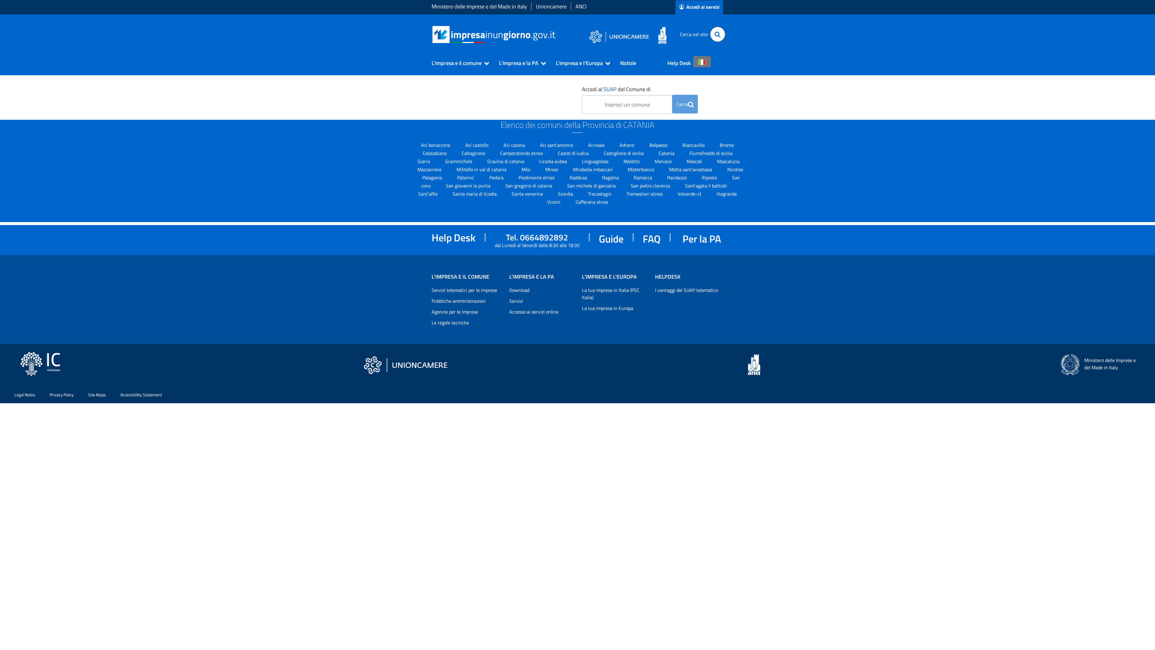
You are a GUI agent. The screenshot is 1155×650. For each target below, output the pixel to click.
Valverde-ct (690, 193)
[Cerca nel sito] (717, 34)
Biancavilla (694, 145)
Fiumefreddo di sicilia (710, 153)
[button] (458, 63)
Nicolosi (735, 169)
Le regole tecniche (450, 322)
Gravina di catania (506, 161)
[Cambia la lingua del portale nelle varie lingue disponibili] (702, 61)
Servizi (516, 301)
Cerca (682, 104)
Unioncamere (551, 6)
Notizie (628, 63)
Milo (526, 169)
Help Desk (679, 63)
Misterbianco (641, 169)
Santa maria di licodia (475, 193)
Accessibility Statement (141, 395)
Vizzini (554, 202)
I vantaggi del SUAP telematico (686, 290)
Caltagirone (474, 153)
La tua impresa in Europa (607, 308)
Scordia (566, 193)
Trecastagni (600, 193)
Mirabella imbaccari (593, 169)
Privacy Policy (62, 395)
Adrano (628, 145)
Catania (667, 153)
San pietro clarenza (651, 185)
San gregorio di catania (529, 185)
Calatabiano (435, 153)
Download (519, 290)
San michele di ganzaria (592, 185)
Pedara (497, 177)
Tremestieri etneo (645, 193)
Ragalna (611, 177)
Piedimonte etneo (537, 177)
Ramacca (643, 177)
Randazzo (677, 177)
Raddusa (579, 177)
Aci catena (515, 145)
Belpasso (659, 145)
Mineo (552, 169)
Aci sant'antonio (557, 145)
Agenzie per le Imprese (455, 311)
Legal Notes (24, 395)
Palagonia (432, 177)
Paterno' (466, 177)
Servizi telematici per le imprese (464, 290)
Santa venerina (528, 193)
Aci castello (477, 145)
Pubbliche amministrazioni (459, 301)
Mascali (695, 161)
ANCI (581, 6)
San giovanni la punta (468, 185)
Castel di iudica (574, 153)
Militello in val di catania (482, 169)
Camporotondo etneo (522, 153)
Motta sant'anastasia (691, 169)
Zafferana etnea (591, 202)
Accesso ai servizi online (534, 311)
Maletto (632, 161)
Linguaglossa (596, 161)
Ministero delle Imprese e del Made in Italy (479, 6)
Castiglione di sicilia (624, 153)
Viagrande (726, 193)
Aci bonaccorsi (436, 145)
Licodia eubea (553, 161)
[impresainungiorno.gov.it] (557, 34)
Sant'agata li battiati (706, 185)
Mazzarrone (430, 169)
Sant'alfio (428, 193)
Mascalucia (728, 161)
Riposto (710, 177)
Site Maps (97, 395)
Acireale (597, 145)
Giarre (424, 161)
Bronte (727, 145)
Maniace (663, 161)
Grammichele (459, 161)
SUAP (610, 89)
